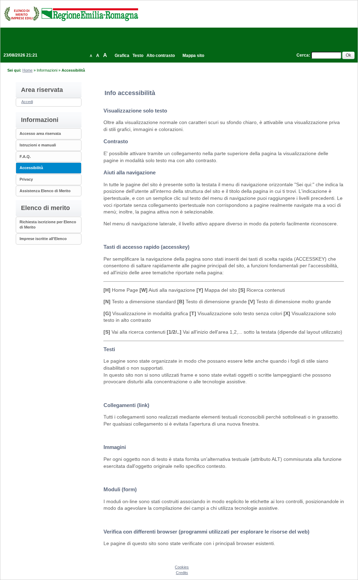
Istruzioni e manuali (38, 145)
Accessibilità (31, 168)
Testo (138, 55)
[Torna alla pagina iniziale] (71, 14)
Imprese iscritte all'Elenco (43, 239)
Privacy (26, 179)
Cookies (182, 567)
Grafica (122, 55)
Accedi (27, 102)
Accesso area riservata (40, 133)
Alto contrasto (160, 55)
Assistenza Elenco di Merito (45, 191)
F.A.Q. (25, 156)
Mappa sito (193, 55)
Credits (182, 573)
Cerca (302, 55)
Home (27, 70)
